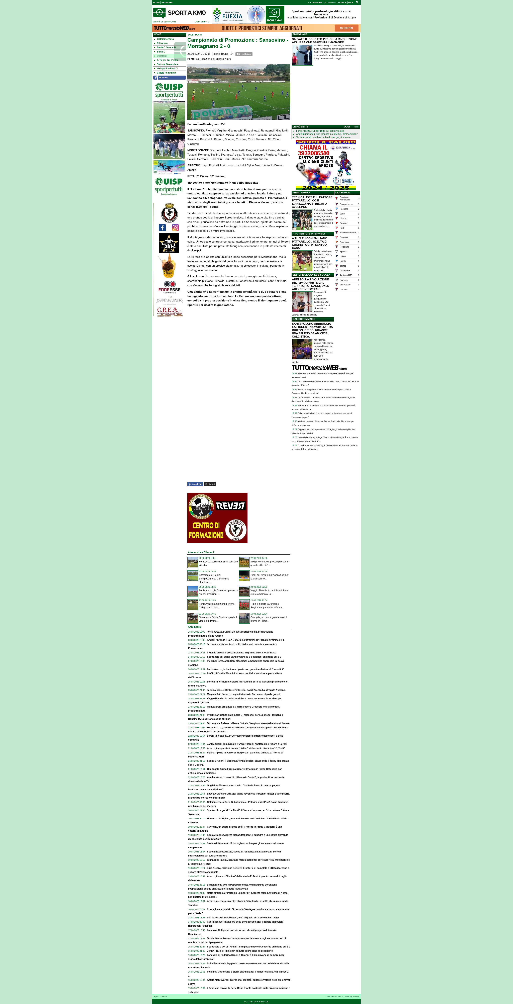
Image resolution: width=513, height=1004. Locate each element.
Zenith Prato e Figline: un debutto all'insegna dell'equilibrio (240, 950)
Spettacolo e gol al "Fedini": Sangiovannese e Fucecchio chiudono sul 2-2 (248, 946)
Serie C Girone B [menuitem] (166, 47)
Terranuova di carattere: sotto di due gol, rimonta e (323, 137)
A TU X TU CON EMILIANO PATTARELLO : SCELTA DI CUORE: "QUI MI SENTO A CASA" (309, 243)
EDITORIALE (300, 34)
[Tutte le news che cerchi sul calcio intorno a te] (179, 13)
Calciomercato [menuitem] (165, 39)
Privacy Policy (352, 996)
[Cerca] (357, 2)
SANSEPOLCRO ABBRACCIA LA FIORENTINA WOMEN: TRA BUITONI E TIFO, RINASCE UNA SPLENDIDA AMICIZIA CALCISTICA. (312, 330)
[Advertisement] (326, 96)
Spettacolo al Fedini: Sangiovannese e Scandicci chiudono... (214, 579)
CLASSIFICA (342, 192)
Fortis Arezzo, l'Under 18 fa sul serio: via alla (320, 130)
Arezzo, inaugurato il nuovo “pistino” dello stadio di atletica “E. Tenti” (246, 748)
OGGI (347, 126)
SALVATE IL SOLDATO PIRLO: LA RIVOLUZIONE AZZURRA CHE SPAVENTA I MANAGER (324, 40)
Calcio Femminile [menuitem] (167, 72)
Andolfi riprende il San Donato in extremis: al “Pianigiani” (327, 134)
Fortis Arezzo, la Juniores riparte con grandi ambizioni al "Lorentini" (245, 669)
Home (157, 34)
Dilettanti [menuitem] (162, 56)
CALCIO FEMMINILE (304, 319)
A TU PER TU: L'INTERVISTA (309, 233)
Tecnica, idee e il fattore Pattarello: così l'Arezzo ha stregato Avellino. (246, 690)
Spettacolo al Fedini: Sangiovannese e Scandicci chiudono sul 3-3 (244, 656)
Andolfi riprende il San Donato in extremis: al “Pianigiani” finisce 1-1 (245, 640)
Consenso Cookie (334, 996)
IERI (356, 126)
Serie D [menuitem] (161, 51)
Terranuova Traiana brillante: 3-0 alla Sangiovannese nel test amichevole (248, 723)
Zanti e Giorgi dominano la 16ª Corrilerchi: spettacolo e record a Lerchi (247, 744)
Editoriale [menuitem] (162, 43)
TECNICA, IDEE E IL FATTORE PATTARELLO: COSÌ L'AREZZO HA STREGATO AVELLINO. (312, 202)
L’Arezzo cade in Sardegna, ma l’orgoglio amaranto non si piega (243, 917)
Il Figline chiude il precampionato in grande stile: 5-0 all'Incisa (241, 652)
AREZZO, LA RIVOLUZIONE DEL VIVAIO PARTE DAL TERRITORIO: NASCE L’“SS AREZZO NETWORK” (310, 284)
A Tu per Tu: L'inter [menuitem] (167, 60)
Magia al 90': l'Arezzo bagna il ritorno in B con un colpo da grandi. (244, 694)
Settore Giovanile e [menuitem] (168, 64)
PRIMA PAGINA (301, 192)
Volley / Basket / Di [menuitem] (167, 68)
